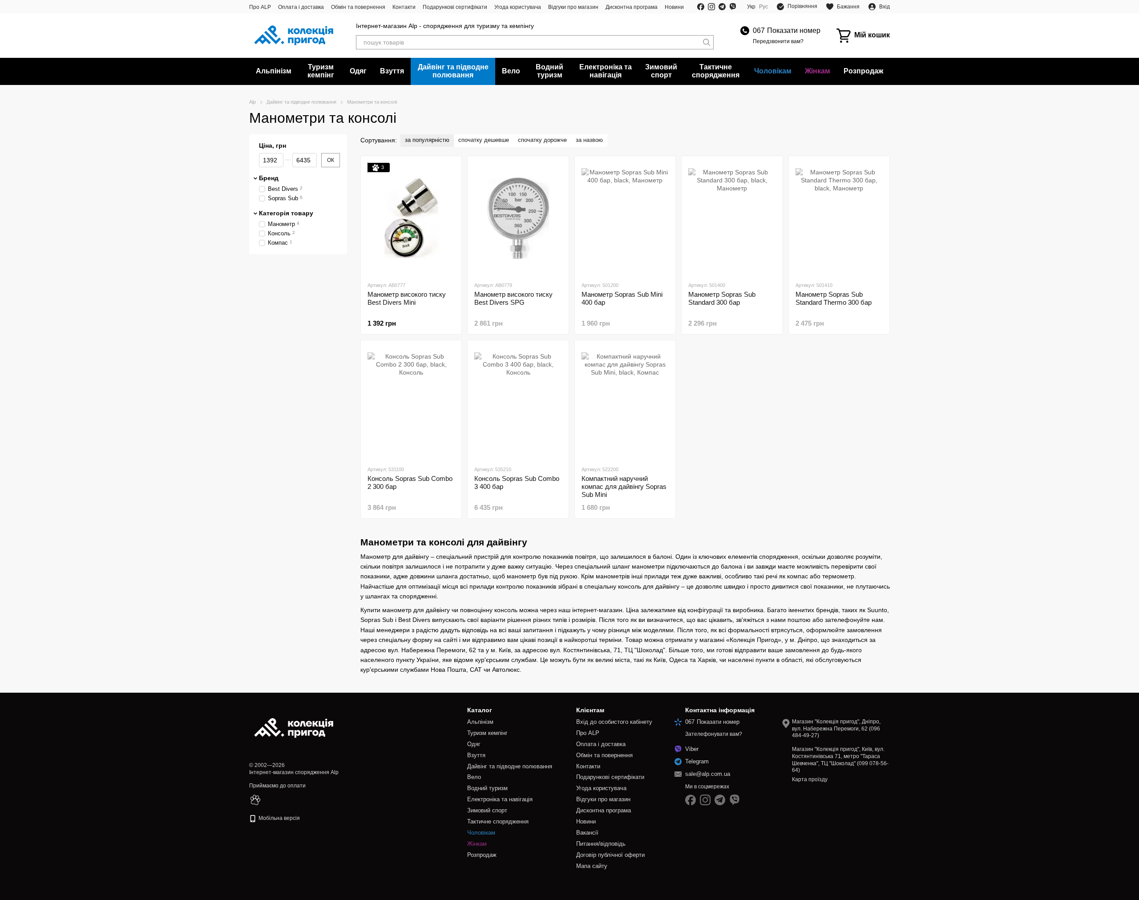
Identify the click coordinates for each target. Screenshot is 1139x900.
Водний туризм (549, 71)
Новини (674, 7)
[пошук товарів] (706, 42)
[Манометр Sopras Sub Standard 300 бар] (731, 218)
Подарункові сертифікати (455, 7)
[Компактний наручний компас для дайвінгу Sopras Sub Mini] (625, 402)
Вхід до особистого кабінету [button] (614, 721)
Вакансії (587, 832)
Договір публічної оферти (610, 855)
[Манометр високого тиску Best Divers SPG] (517, 218)
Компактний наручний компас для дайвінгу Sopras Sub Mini (624, 486)
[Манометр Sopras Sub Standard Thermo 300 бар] (839, 218)
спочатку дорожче (542, 140)
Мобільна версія (278, 818)
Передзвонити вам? (778, 41)
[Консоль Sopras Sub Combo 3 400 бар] (517, 402)
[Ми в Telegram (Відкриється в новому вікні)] (722, 6)
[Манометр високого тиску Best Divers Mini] (411, 218)
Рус (763, 6)
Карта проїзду (810, 779)
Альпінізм (273, 71)
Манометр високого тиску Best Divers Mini (407, 298)
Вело (511, 71)
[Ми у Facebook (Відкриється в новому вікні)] (700, 6)
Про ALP (260, 7)
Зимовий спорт (661, 71)
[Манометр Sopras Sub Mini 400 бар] (625, 218)
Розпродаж (863, 71)
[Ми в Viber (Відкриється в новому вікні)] (732, 6)
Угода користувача (517, 7)
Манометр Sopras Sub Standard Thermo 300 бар (834, 298)
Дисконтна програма (632, 7)
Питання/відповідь (601, 843)
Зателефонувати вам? (713, 734)
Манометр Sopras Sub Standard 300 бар (721, 298)
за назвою (589, 140)
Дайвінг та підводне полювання (453, 71)
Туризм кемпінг (320, 71)
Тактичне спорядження (715, 71)
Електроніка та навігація (605, 71)
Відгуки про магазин (573, 7)
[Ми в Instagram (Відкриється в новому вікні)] (711, 6)
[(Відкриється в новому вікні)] (255, 800)
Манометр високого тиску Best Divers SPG (513, 298)
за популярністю (427, 140)
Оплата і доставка (301, 7)
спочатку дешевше (483, 140)
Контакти (404, 7)
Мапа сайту (591, 866)
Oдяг (358, 71)
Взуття (392, 71)
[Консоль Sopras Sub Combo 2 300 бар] (411, 402)
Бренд (269, 178)
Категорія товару (286, 213)
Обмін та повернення (358, 7)
